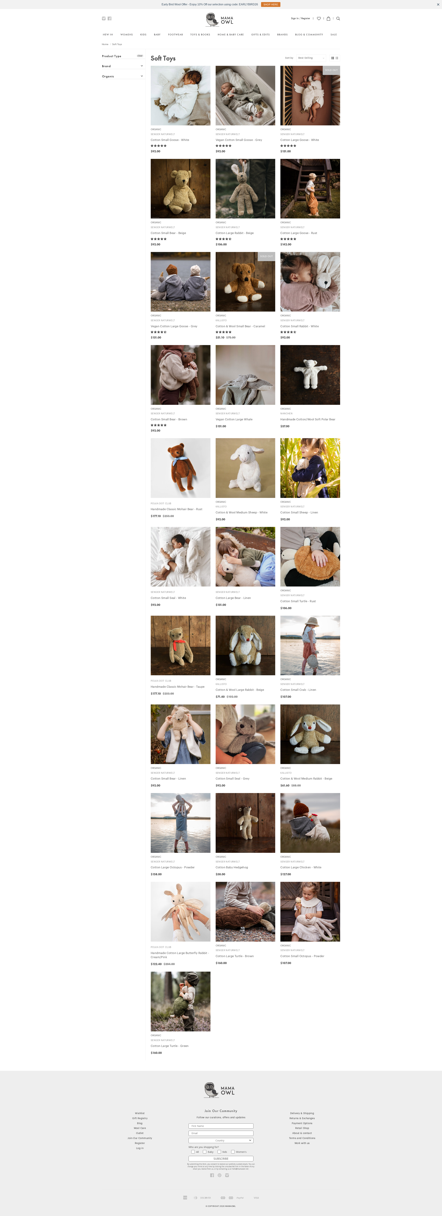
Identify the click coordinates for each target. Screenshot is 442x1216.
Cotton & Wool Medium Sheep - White (242, 512)
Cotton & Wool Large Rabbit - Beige (240, 690)
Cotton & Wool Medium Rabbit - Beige (306, 778)
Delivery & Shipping (302, 1113)
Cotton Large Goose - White (299, 140)
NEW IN (108, 34)
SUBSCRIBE (221, 1159)
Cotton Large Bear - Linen (233, 598)
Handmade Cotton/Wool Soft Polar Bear (307, 419)
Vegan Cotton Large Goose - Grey (174, 326)
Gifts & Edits (260, 34)
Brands (282, 34)
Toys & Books (200, 34)
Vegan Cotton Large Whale (234, 419)
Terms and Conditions (302, 1138)
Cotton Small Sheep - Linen (299, 512)
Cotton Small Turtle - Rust (298, 601)
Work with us (302, 1143)
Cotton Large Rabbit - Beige (235, 233)
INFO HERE (269, 4)
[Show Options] (250, 1140)
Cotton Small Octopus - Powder (302, 956)
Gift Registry (139, 1118)
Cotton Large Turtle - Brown (235, 956)
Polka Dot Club (161, 503)
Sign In (295, 18)
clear (140, 56)
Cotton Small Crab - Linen (298, 690)
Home (105, 44)
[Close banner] (438, 4)
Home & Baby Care (231, 34)
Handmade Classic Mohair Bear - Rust (176, 509)
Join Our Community (140, 1138)
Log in (139, 1148)
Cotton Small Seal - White (168, 598)
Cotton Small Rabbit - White (299, 326)
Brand (106, 66)
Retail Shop (302, 1128)
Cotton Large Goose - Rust (298, 233)
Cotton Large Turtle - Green (170, 1046)
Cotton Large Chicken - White (300, 867)
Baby (157, 34)
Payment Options (302, 1123)
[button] (159, 145)
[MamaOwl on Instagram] (104, 19)
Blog (140, 1123)
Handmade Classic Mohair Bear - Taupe (177, 686)
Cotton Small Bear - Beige (168, 233)
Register (305, 18)
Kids (143, 34)
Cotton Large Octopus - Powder (173, 867)
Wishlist (140, 1113)
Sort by (289, 58)
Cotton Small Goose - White (170, 140)
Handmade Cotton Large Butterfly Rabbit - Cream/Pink (180, 955)
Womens (127, 34)
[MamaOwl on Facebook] (110, 19)
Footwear (175, 34)
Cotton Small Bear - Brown (169, 419)
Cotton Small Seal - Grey (233, 778)
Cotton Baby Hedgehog (232, 867)
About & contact (302, 1133)
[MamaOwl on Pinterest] (220, 1176)
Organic (108, 76)
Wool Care (140, 1128)
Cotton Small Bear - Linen (168, 778)
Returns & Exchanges (302, 1118)
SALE (334, 34)
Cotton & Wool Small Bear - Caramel (240, 326)
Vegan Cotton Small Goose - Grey (239, 140)
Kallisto (221, 320)
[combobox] (219, 1140)
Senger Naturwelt (163, 134)
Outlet (139, 1133)
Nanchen (286, 413)
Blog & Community (309, 34)
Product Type (112, 56)
